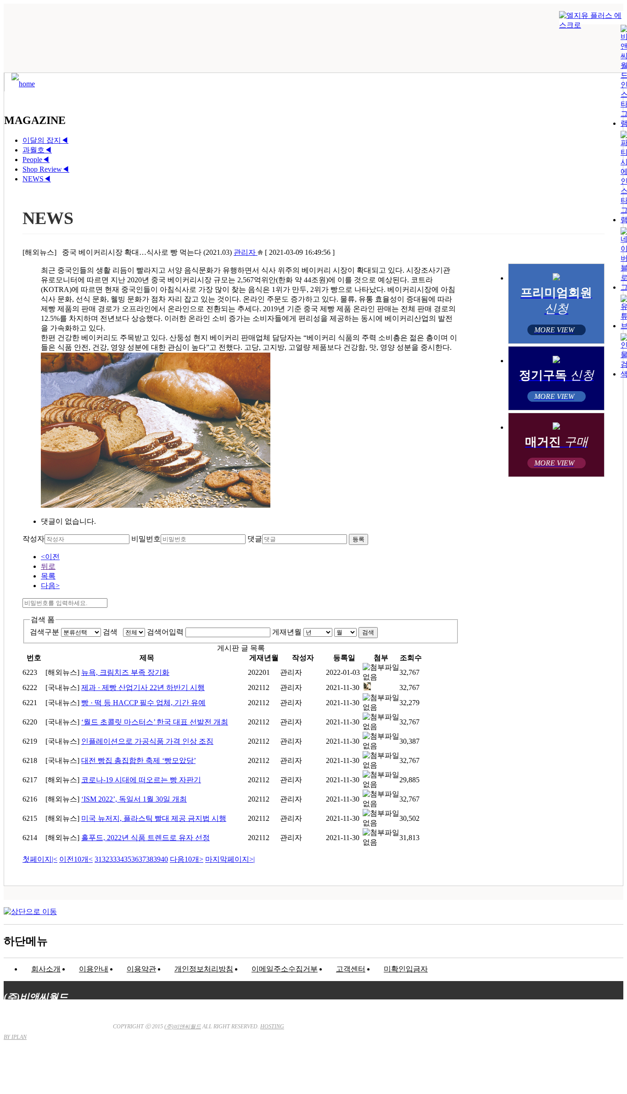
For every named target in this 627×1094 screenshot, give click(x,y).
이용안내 (93, 969)
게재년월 (287, 632)
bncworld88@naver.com (391, 1064)
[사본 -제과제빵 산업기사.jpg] (367, 689)
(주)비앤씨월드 (182, 1026)
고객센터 (350, 969)
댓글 (254, 539)
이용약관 (141, 969)
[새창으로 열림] (260, 252)
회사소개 (46, 969)
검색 (112, 632)
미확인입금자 (406, 969)
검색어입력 (165, 632)
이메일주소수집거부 (285, 969)
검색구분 (44, 632)
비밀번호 (146, 539)
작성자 (33, 539)
